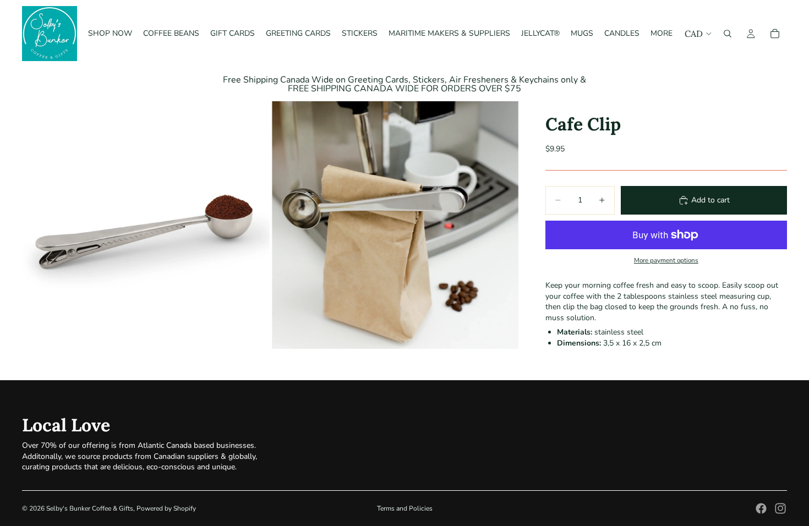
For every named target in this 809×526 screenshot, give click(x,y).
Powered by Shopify (166, 508)
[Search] (727, 33)
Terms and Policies (405, 508)
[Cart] (775, 33)
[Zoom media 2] (395, 225)
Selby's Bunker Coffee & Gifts (89, 508)
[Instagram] (780, 508)
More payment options (666, 260)
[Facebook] (761, 508)
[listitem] (661, 33)
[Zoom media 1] (146, 225)
